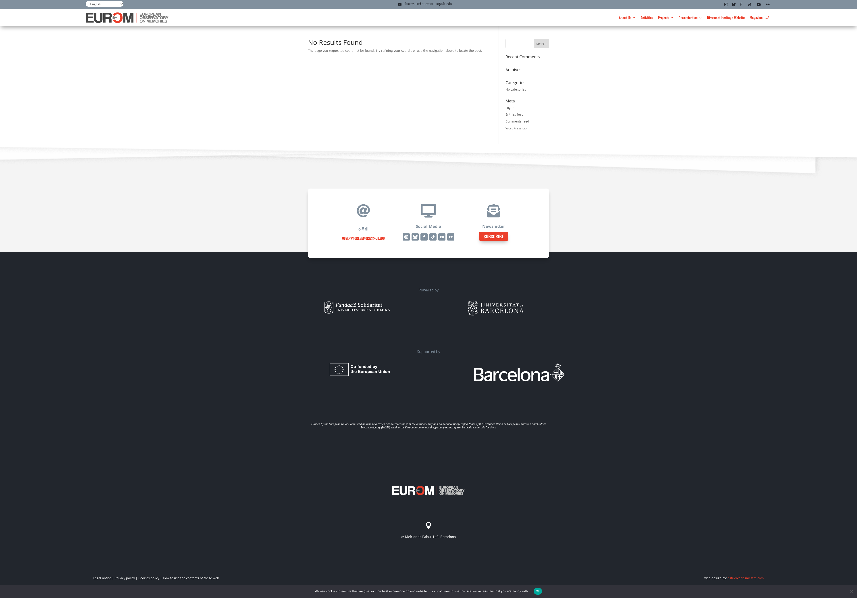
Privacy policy (125, 578)
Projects (663, 17)
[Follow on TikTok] (749, 4)
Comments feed (517, 121)
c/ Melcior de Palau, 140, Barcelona (428, 536)
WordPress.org (516, 128)
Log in (509, 108)
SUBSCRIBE (494, 236)
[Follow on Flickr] (767, 4)
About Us (625, 17)
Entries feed (514, 114)
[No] (851, 591)
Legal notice (102, 578)
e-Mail (363, 229)
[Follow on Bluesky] (734, 4)
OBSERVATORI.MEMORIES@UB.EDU (363, 238)
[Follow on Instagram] (726, 4)
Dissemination (688, 17)
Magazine (756, 17)
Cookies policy (148, 578)
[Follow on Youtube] (758, 4)
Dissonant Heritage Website (726, 17)
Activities (647, 17)
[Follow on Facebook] (741, 4)
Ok (538, 591)
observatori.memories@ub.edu (428, 4)
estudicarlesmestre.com (746, 578)
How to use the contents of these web (191, 578)
